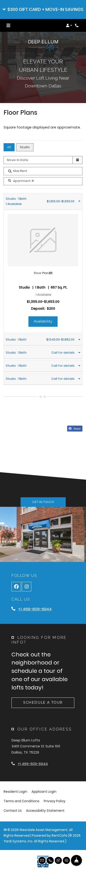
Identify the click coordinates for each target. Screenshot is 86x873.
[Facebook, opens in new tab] (16, 586)
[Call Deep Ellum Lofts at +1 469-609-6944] (77, 25)
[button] (43, 9)
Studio (25, 147)
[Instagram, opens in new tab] (26, 586)
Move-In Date (17, 160)
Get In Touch (43, 502)
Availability (46, 321)
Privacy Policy (54, 801)
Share (77, 428)
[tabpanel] (43, 263)
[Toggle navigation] (8, 25)
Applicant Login (44, 791)
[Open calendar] (77, 160)
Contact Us (13, 810)
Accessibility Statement (45, 810)
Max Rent (20, 171)
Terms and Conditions (21, 801)
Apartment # (23, 181)
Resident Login (15, 791)
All (9, 147)
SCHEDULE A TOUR (43, 702)
